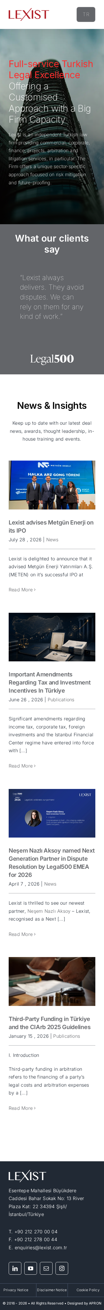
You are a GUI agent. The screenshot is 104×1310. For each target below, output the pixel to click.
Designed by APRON (84, 1303)
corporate (78, 143)
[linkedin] (15, 1268)
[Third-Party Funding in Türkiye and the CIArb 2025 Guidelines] (52, 981)
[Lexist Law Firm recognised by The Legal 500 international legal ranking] (52, 356)
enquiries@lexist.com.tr (41, 1247)
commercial (53, 143)
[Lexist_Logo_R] (29, 10)
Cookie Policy (88, 1290)
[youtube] (30, 1268)
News (52, 539)
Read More (21, 590)
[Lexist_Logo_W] (27, 1172)
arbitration (58, 150)
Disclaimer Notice (52, 1290)
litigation (18, 158)
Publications (61, 699)
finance (17, 150)
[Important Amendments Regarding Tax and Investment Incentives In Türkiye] (52, 637)
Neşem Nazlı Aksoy (48, 911)
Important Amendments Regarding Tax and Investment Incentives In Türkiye (50, 682)
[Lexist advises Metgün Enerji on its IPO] (52, 485)
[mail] (46, 1268)
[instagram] (61, 1268)
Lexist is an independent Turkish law (48, 134)
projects (35, 150)
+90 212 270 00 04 (35, 1231)
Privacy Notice (15, 1290)
